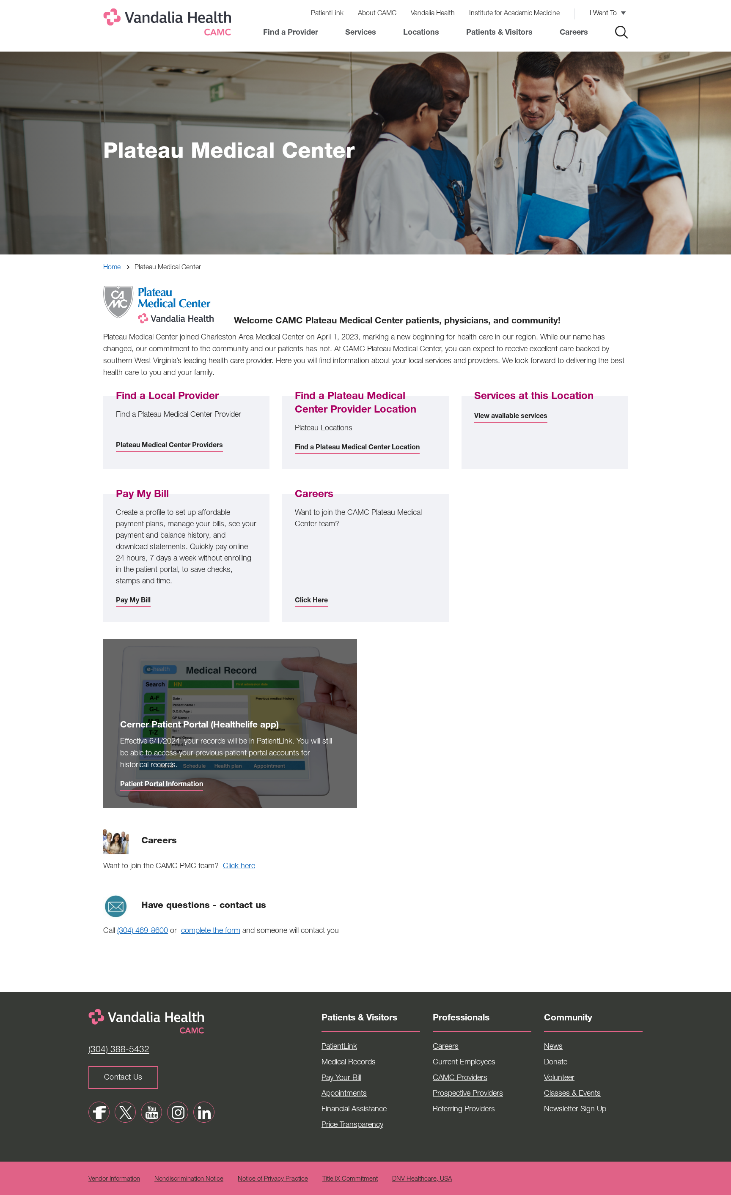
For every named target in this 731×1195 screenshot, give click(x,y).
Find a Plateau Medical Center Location (357, 448)
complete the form (210, 931)
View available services (510, 416)
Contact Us (123, 1078)
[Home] (168, 23)
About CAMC (377, 14)
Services (360, 33)
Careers (574, 33)
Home (112, 268)
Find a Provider (290, 33)
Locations (421, 33)
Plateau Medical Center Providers (169, 446)
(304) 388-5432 (118, 1050)
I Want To (603, 14)
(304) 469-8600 (142, 931)
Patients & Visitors (499, 33)
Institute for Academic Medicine (514, 14)
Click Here (311, 601)
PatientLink (327, 14)
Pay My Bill (133, 601)
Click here (239, 866)
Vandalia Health (433, 14)
